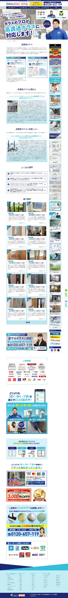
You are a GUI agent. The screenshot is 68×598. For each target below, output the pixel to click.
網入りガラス (58, 577)
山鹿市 (21, 582)
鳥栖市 (21, 589)
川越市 (33, 584)
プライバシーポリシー (10, 586)
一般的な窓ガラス (47, 575)
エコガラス (58, 585)
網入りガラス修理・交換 (34, 7)
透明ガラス (58, 575)
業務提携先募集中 (10, 589)
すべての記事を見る (55, 327)
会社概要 (8, 584)
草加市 (21, 575)
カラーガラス (46, 584)
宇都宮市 (33, 575)
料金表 (56, 7)
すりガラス (46, 579)
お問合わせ (9, 587)
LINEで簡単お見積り (10, 579)
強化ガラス (46, 580)
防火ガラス (46, 582)
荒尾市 (21, 584)
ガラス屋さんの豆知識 (10, 582)
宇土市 (21, 577)
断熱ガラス (46, 585)
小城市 (21, 587)
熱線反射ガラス (58, 582)
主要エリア (34, 573)
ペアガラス (46, 577)
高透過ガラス (58, 584)
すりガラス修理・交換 (45, 7)
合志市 (21, 579)
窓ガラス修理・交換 (11, 7)
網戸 (44, 587)
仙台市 (33, 579)
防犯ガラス (58, 579)
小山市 (33, 577)
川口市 (33, 587)
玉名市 (21, 586)
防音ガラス (58, 580)
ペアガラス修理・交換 (23, 7)
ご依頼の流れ (9, 577)
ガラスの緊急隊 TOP (12, 573)
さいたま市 (33, 586)
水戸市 (33, 582)
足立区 (33, 589)
